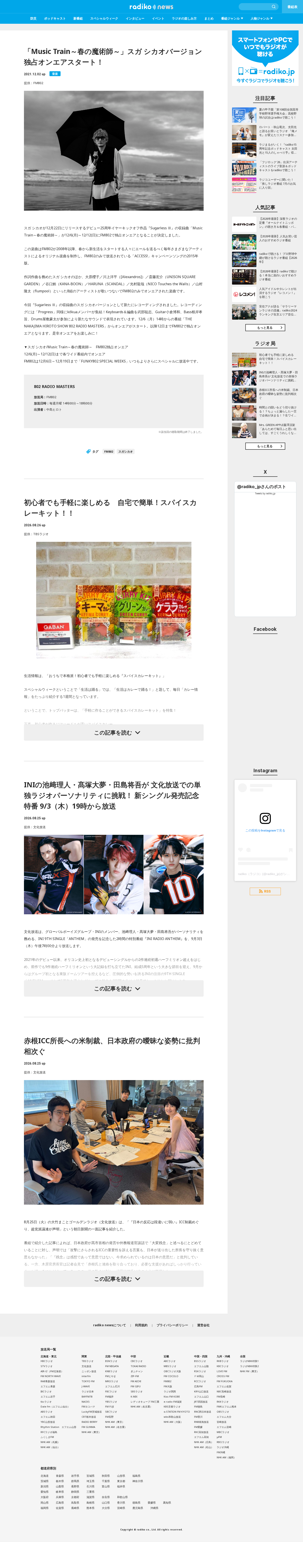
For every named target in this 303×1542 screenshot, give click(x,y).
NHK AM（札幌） (50, 1442)
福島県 (136, 1476)
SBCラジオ (111, 1411)
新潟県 (45, 1486)
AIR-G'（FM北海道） (52, 1371)
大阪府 (45, 1497)
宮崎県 (121, 1508)
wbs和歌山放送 (172, 1416)
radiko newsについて (109, 1325)
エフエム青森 (48, 1386)
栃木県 (60, 1481)
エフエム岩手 (48, 1396)
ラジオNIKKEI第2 (249, 1366)
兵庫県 (60, 1497)
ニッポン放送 (89, 1371)
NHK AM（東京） (91, 1432)
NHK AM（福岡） (226, 1457)
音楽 (55, 74)
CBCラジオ (137, 1361)
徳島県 (136, 1502)
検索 (274, 6)
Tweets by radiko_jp (265, 493)
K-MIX (134, 1396)
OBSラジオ (223, 1411)
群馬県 (75, 1481)
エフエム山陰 (201, 1366)
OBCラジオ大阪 (172, 1371)
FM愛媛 (198, 1427)
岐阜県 (60, 1492)
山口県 (106, 1502)
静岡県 (75, 1492)
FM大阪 (168, 1386)
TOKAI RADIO (138, 1366)
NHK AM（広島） (203, 1442)
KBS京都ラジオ (172, 1406)
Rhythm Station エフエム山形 (58, 1427)
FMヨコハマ (88, 1406)
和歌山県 (122, 1497)
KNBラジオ (111, 1371)
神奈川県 (137, 1481)
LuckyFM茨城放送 (92, 1411)
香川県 (121, 1502)
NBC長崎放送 (224, 1391)
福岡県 (45, 1508)
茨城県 (45, 1481)
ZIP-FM (135, 1376)
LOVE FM (222, 1371)
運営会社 (203, 1325)
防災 (33, 18)
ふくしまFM (47, 1437)
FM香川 (198, 1416)
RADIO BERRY (89, 1421)
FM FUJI (109, 1406)
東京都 (121, 1481)
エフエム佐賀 (224, 1386)
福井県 (121, 1486)
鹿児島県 (137, 1508)
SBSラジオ (137, 1391)
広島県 (60, 1502)
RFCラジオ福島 (49, 1432)
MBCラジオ (223, 1432)
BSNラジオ (111, 1361)
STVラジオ (47, 1366)
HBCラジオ (47, 1361)
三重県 (90, 1492)
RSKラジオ (200, 1371)
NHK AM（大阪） (173, 1421)
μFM (219, 1437)
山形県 (121, 1476)
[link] (261, 486)
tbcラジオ (46, 1401)
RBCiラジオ (223, 1442)
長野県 (75, 1486)
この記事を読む (113, 732)
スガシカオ (125, 451)
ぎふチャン (137, 1371)
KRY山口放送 (201, 1391)
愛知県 (45, 1492)
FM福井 (109, 1396)
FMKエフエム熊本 (226, 1406)
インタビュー (135, 18)
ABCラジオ (170, 1361)
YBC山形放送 (48, 1421)
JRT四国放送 (201, 1401)
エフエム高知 (201, 1437)
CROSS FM (223, 1376)
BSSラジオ (200, 1361)
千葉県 (106, 1481)
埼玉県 (90, 1481)
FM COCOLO (171, 1376)
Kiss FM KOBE (172, 1396)
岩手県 (75, 1476)
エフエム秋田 (48, 1416)
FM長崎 (221, 1396)
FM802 (108, 451)
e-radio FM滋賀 (173, 1401)
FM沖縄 (221, 1452)
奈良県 (106, 1497)
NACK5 (85, 1401)
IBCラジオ (46, 1391)
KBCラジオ (223, 1366)
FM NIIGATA (112, 1366)
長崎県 (75, 1508)
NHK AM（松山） (203, 1447)
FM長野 (109, 1416)
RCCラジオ (200, 1381)
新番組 (78, 18)
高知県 (167, 1502)
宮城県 (90, 1476)
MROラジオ (111, 1381)
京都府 (75, 1497)
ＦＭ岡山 (199, 1376)
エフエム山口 (201, 1396)
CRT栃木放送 (89, 1416)
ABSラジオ (47, 1411)
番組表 (292, 6)
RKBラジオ (223, 1361)
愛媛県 (152, 1502)
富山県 (106, 1486)
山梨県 (60, 1486)
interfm (86, 1376)
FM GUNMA (88, 1427)
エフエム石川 (112, 1386)
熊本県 (90, 1508)
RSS (267, 891)
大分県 (106, 1508)
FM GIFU (136, 1386)
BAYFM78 (87, 1396)
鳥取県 (75, 1502)
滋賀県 (90, 1497)
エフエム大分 (224, 1416)
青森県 (60, 1476)
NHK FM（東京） (249, 1371)
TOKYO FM (88, 1381)
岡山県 (45, 1502)
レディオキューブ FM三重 (145, 1401)
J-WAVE (86, 1386)
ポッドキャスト (55, 18)
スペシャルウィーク (104, 18)
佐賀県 (60, 1508)
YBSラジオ (111, 1401)
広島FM (198, 1386)
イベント (158, 18)
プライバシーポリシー (172, 1325)
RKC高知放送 (201, 1432)
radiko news (151, 6)
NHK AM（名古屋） (116, 1427)
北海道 (45, 1476)
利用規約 (141, 1325)
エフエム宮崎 (224, 1427)
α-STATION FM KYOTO (177, 1411)
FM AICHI (136, 1381)
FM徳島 (198, 1406)
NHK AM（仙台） (50, 1447)
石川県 (90, 1486)
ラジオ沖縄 (223, 1447)
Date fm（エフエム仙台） (55, 1406)
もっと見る (265, 327)
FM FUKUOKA (224, 1381)
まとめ (209, 18)
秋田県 (106, 1476)
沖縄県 (154, 1508)
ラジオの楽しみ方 (184, 18)
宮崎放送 (221, 1421)
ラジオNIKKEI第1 (249, 1361)
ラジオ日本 (88, 1391)
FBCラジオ (111, 1391)
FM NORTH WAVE (51, 1376)
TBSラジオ (88, 1361)
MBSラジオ (170, 1366)
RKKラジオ (223, 1401)
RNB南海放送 (201, 1421)
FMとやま (110, 1376)
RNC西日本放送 (202, 1411)
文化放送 (86, 1366)
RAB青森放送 (48, 1381)
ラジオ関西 (170, 1391)
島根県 (90, 1502)
